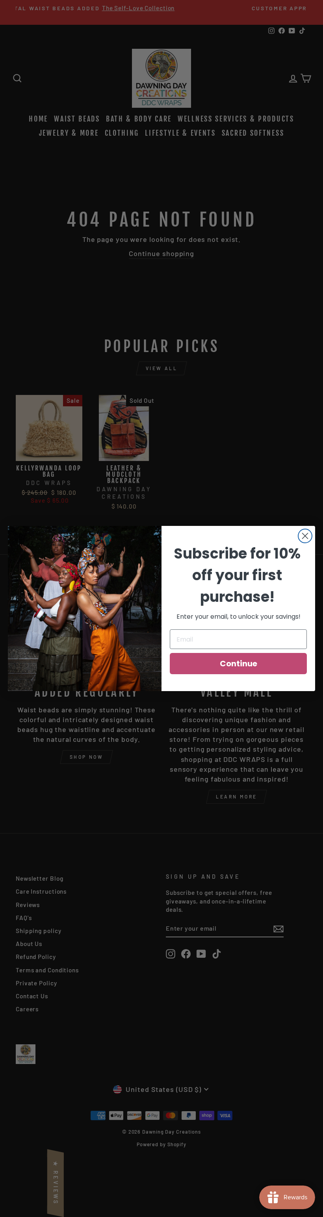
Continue (238, 663)
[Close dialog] (305, 536)
